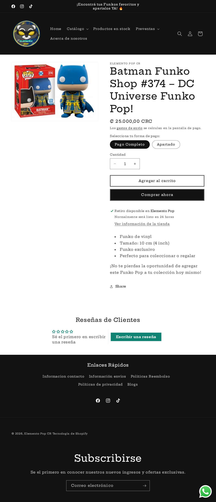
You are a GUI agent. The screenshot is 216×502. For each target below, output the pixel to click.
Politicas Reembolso (150, 376)
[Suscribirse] (144, 485)
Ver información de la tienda (142, 224)
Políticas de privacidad (100, 384)
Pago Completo (130, 144)
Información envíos (107, 376)
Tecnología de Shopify (70, 433)
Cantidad (118, 155)
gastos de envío (130, 128)
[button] (77, 29)
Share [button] (120, 286)
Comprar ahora (157, 195)
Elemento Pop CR (37, 433)
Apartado (166, 144)
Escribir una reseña (136, 337)
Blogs (132, 384)
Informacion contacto (63, 376)
